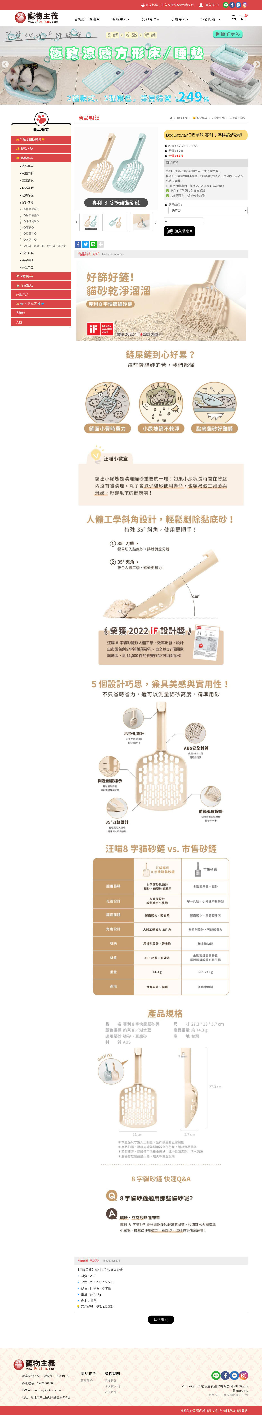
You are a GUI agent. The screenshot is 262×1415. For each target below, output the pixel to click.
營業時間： (29, 1376)
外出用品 (22, 294)
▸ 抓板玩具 (27, 253)
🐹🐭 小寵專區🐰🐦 (30, 303)
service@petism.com (47, 1390)
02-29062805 (45, 1383)
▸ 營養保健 (27, 195)
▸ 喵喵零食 (27, 188)
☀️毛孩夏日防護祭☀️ (30, 139)
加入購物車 (183, 231)
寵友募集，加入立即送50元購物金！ (171, 5)
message (238, 5)
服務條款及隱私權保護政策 (199, 1411)
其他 (19, 322)
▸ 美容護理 (27, 260)
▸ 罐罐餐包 (27, 180)
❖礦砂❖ (28, 227)
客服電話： (29, 1383)
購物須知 (111, 1380)
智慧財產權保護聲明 (234, 1411)
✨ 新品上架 (24, 148)
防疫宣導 (111, 1392)
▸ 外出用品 (27, 267)
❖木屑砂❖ (30, 239)
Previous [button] (5, 64)
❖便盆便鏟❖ (31, 209)
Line (226, 5)
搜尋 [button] (234, 17)
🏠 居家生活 (24, 285)
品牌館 (20, 313)
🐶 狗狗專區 (24, 276)
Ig (245, 5)
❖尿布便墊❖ (31, 215)
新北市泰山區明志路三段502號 (50, 1397)
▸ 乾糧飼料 (27, 173)
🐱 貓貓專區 (24, 158)
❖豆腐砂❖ (30, 233)
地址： (26, 1397)
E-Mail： (28, 1390)
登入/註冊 (212, 5)
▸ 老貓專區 (27, 166)
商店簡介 (87, 1380)
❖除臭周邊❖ (31, 221)
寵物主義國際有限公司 (36, 18)
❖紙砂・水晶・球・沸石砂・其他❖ (44, 245)
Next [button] (257, 64)
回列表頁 (161, 1319)
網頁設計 (215, 1395)
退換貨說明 (112, 1386)
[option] (131, 65)
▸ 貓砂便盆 (27, 202)
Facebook (232, 5)
